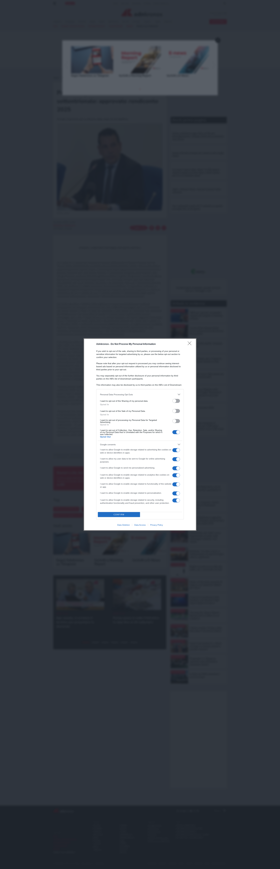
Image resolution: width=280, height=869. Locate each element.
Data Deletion (123, 525)
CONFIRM (119, 515)
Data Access (140, 525)
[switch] (176, 401)
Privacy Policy (156, 525)
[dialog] (140, 434)
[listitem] (140, 394)
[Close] (190, 344)
